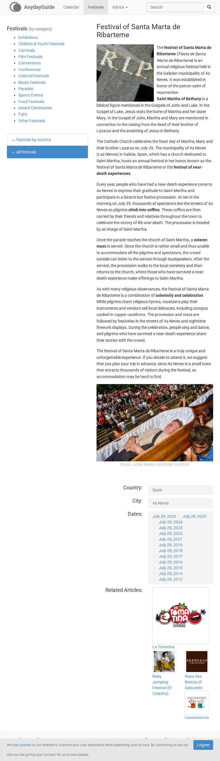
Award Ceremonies (35, 108)
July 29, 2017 (170, 556)
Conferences (29, 69)
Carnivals (26, 50)
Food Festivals (31, 101)
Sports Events (30, 95)
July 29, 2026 (164, 516)
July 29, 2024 (170, 522)
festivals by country (33, 139)
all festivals (26, 152)
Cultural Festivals (33, 76)
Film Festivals (30, 56)
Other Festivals (31, 120)
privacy (143, 745)
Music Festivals (32, 82)
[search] (209, 7)
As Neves (160, 503)
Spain (157, 490)
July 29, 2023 (170, 527)
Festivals (96, 7)
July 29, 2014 (170, 573)
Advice (118, 7)
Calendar (71, 7)
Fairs (22, 114)
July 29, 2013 (170, 579)
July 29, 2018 (170, 550)
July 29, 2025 (194, 516)
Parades (25, 88)
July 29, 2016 (170, 562)
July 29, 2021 (170, 539)
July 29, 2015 (170, 568)
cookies (25, 745)
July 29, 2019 (170, 545)
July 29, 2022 (170, 533)
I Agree (203, 745)
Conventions (29, 63)
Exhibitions (28, 37)
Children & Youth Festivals (41, 43)
